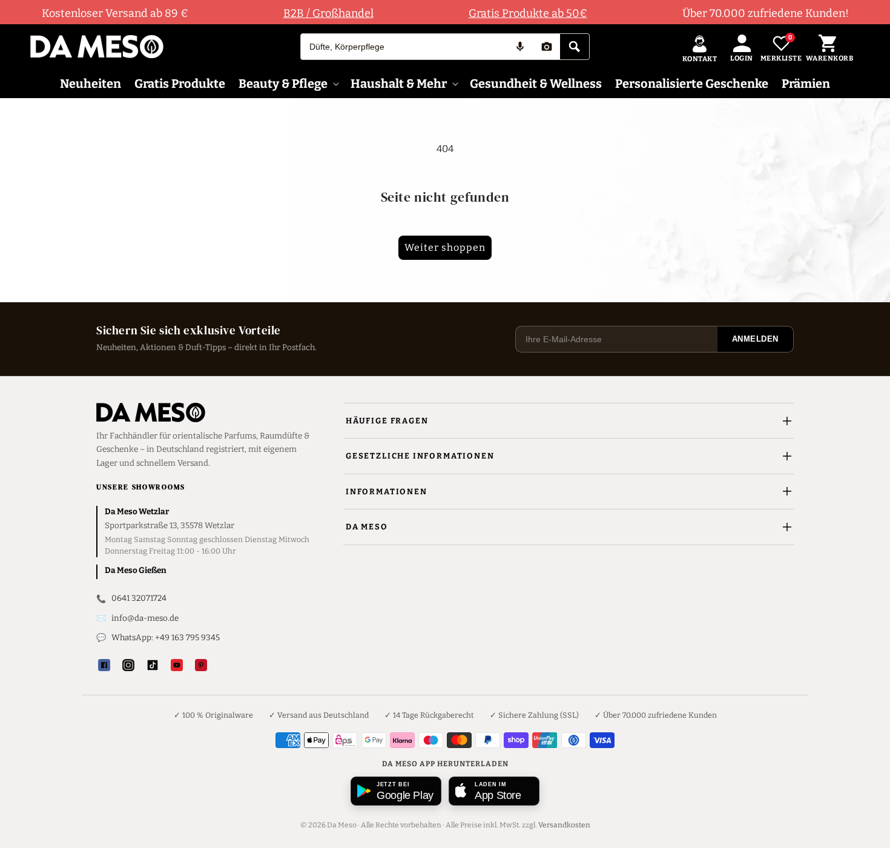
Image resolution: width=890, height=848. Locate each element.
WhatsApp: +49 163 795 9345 (165, 637)
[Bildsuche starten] (546, 46)
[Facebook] (104, 665)
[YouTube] (177, 665)
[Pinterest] (201, 665)
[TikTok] (152, 665)
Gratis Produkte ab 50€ (528, 13)
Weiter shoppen (445, 247)
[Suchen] (574, 46)
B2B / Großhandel (328, 13)
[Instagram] (128, 665)
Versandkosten (564, 825)
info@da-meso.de (145, 618)
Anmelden (755, 338)
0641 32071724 (138, 598)
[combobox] (404, 46)
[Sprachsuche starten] (520, 46)
